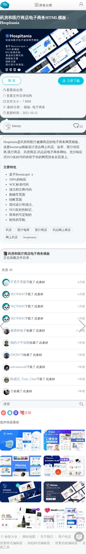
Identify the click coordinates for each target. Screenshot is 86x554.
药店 (9, 230)
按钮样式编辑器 (39, 543)
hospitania (29, 237)
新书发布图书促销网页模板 (82, 325)
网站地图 (28, 536)
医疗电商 (23, 230)
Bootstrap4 (23, 174)
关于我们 (46, 536)
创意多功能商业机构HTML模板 (3, 325)
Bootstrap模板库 (5, 4)
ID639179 (16, 355)
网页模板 (71, 142)
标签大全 (11, 536)
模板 (27, 107)
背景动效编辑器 (66, 543)
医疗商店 (41, 230)
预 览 (11, 80)
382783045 (17, 294)
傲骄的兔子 (18, 330)
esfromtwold (18, 367)
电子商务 (38, 107)
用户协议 (64, 536)
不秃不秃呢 (18, 282)
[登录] (81, 4)
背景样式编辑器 (11, 543)
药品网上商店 (62, 230)
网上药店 (12, 237)
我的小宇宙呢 (20, 342)
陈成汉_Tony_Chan (23, 379)
